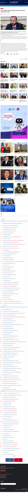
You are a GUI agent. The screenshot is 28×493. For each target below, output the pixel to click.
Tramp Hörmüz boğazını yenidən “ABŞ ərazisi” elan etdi (9, 389)
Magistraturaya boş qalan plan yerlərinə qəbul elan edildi (9, 274)
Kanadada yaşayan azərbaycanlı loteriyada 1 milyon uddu (6, 194)
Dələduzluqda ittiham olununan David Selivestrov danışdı (7, 167)
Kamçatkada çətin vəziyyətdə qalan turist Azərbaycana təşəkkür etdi (12, 362)
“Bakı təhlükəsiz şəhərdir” (7, 425)
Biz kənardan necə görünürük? (6, 387)
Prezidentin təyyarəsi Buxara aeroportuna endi (10, 246)
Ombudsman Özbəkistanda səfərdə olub (8, 364)
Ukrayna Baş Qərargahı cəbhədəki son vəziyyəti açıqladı (9, 370)
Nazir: (10, 410)
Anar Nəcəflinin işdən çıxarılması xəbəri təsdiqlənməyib (6, 181)
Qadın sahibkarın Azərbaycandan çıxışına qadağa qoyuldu (9, 408)
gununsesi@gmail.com (3, 476)
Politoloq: (11, 284)
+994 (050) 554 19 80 (3, 475)
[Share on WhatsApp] (2, 54)
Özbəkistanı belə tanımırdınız (10, 446)
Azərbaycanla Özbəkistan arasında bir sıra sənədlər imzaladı (10, 414)
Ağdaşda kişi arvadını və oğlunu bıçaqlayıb (8, 257)
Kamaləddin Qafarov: (12, 379)
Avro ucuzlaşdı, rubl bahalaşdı (6, 276)
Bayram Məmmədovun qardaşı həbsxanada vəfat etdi (9, 278)
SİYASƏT (2, 8)
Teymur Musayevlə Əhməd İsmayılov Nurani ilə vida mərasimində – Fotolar (11, 448)
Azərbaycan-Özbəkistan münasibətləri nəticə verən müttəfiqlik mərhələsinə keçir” (5, 91)
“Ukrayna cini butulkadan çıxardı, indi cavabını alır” (9, 412)
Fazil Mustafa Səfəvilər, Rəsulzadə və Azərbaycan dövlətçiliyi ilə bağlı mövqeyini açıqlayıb (21, 181)
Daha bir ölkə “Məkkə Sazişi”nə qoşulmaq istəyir (8, 454)
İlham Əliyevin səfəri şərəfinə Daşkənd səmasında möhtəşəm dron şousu (12, 385)
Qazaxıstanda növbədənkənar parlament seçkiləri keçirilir (9, 381)
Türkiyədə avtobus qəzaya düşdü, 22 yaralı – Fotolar (9, 450)
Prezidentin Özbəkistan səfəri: (14, 100)
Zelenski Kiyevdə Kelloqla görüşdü (8, 416)
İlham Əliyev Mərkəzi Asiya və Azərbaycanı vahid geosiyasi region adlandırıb (12, 347)
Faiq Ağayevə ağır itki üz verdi (6, 427)
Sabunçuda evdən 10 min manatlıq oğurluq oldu (8, 429)
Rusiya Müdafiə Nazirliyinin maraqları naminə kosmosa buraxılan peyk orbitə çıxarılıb (12, 223)
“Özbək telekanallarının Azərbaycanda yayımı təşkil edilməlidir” (10, 227)
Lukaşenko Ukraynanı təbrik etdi (7, 280)
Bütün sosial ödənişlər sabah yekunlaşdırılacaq (8, 259)
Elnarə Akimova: (3, 100)
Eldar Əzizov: (12, 395)
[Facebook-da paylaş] (4, 54)
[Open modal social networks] (17, 54)
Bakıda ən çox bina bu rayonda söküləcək (20, 153)
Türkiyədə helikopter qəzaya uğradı (7, 435)
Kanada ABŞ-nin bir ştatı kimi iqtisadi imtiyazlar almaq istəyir (11, 360)
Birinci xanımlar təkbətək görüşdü (8, 326)
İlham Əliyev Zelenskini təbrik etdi (7, 255)
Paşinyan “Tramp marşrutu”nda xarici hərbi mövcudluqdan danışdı (10, 225)
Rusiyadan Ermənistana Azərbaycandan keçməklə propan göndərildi (11, 242)
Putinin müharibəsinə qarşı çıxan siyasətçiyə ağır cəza (9, 397)
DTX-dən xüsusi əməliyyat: (20, 195)
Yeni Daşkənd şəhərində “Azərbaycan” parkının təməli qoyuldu (23, 101)
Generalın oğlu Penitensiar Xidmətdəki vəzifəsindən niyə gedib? (5, 154)
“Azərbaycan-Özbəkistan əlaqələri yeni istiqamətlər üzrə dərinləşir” (13, 91)
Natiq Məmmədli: (11, 431)
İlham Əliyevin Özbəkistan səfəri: (12, 236)
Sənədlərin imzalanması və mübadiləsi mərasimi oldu (9, 343)
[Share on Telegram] (15, 54)
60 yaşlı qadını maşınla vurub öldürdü (7, 295)
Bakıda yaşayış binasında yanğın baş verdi (8, 322)
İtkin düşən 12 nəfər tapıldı (6, 265)
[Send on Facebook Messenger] (9, 54)
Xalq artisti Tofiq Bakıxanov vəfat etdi (7, 309)
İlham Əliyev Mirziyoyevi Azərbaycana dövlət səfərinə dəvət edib (10, 330)
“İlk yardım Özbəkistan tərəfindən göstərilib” (8, 328)
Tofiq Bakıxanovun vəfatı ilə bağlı (8, 299)
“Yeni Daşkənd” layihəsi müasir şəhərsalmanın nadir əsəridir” (23, 91)
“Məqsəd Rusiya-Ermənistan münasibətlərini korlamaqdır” (11, 393)
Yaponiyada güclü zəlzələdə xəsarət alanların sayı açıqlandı (10, 383)
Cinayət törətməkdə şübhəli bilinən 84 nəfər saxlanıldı (9, 263)
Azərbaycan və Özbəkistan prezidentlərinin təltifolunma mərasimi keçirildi (13, 324)
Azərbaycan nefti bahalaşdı (6, 433)
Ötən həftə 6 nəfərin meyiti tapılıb (7, 238)
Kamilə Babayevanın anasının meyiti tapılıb (20, 167)
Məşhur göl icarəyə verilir (6, 452)
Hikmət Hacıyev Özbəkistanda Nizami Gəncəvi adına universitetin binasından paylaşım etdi (14, 341)
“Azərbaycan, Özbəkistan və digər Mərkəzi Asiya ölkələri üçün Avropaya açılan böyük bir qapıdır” (14, 244)
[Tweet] (12, 54)
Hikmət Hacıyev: (21, 70)
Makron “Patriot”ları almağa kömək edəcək (9, 406)
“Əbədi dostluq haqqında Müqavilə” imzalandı (9, 349)
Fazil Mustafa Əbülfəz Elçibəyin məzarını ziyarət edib (10, 366)
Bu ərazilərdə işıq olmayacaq (6, 297)
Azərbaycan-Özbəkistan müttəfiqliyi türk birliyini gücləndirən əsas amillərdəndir (12, 368)
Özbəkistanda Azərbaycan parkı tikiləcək (8, 345)
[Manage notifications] (26, 491)
